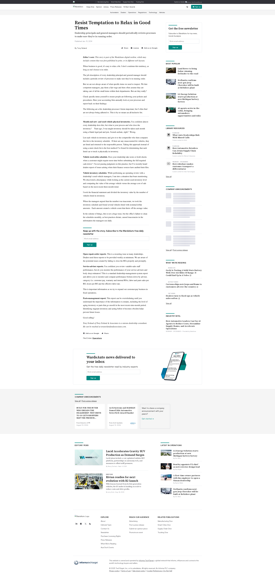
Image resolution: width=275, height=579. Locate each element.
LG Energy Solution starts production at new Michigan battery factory (188, 98)
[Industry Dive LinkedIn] (76, 524)
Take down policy (138, 571)
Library (106, 7)
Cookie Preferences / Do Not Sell (159, 571)
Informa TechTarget (146, 560)
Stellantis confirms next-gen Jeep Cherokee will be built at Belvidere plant (188, 84)
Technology (153, 12)
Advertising (133, 521)
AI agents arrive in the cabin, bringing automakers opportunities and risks (189, 112)
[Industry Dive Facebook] (81, 524)
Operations (132, 12)
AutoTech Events (107, 547)
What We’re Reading (108, 544)
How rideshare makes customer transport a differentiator (183, 166)
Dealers (123, 12)
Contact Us (105, 529)
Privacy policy (114, 571)
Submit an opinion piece (138, 529)
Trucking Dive (140, 2)
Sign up (198, 7)
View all (168, 176)
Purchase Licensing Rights (111, 536)
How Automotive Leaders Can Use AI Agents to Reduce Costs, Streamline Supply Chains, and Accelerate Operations (183, 325)
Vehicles (162, 12)
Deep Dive (90, 7)
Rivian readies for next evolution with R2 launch (122, 479)
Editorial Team (106, 525)
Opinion (99, 7)
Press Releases (116, 7)
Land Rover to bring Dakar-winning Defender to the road (188, 71)
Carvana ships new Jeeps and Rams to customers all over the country (184, 285)
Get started (148, 418)
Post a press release (180, 250)
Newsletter (105, 532)
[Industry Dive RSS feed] (90, 524)
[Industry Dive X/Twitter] (85, 524)
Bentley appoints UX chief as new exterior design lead (186, 465)
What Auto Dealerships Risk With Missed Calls (186, 136)
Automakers (114, 12)
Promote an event (136, 532)
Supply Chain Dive (128, 2)
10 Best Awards (129, 7)
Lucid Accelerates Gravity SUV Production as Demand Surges (125, 453)
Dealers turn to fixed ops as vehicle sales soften (183, 297)
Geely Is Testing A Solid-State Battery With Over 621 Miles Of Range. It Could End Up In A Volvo (184, 273)
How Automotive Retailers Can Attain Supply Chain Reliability (185, 150)
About (103, 521)
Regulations (142, 12)
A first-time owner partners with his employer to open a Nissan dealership (186, 478)
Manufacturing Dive (103, 2)
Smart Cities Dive (116, 2)
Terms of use (126, 571)
